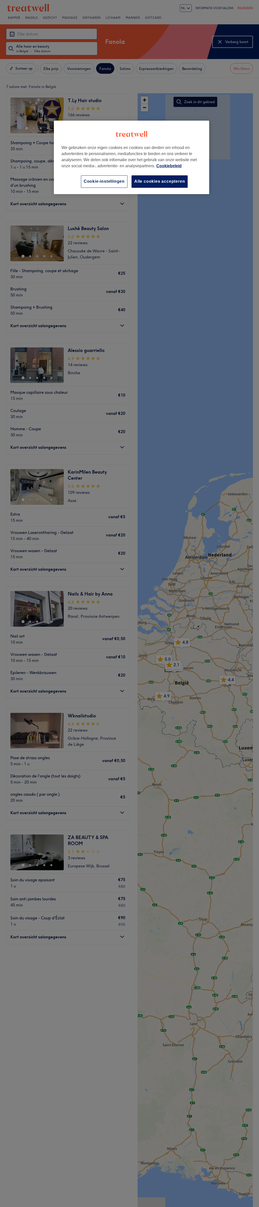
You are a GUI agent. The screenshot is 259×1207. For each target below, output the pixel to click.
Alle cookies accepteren (159, 181)
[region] (131, 157)
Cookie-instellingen (104, 181)
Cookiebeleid (169, 166)
